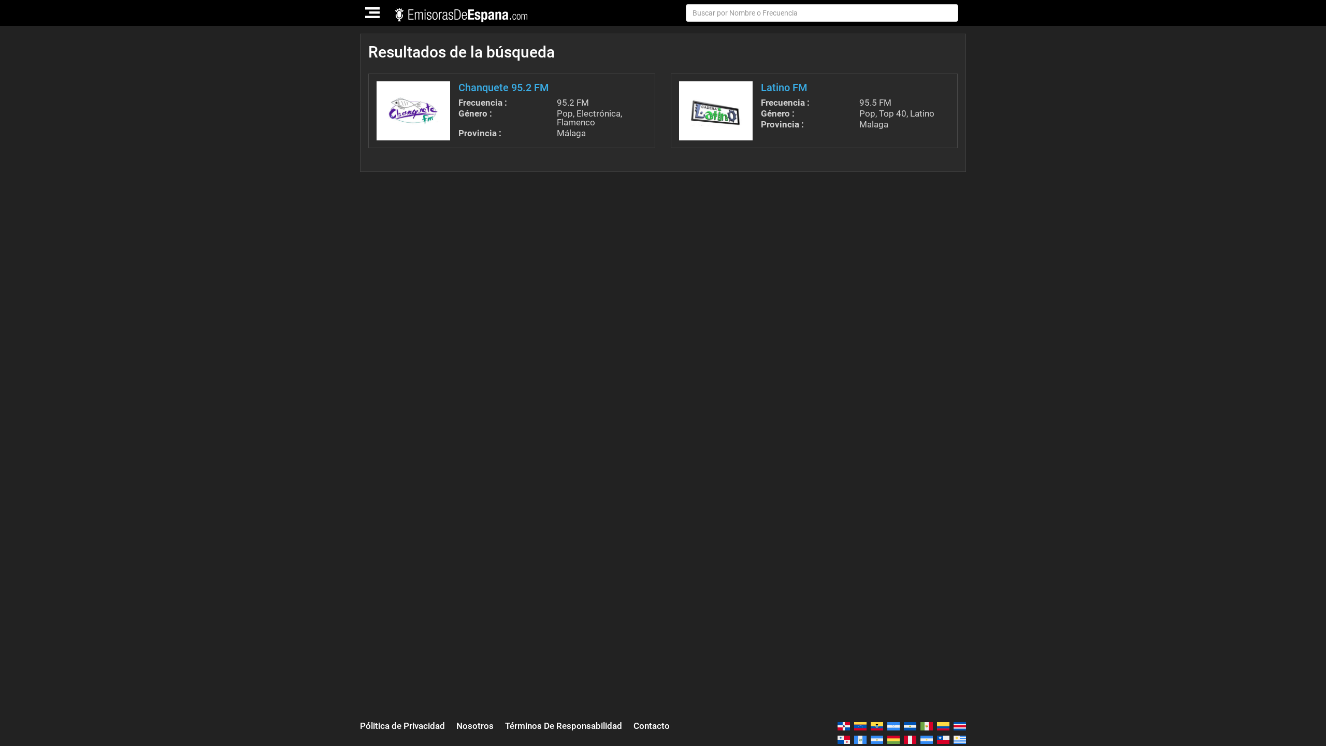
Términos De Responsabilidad (563, 726)
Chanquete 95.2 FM (503, 87)
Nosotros (475, 726)
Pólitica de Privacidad (402, 726)
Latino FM (784, 87)
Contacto (651, 726)
